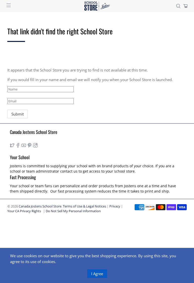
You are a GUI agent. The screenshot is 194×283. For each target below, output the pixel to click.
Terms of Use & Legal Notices (84, 206)
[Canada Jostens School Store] (97, 6)
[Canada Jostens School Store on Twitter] (12, 146)
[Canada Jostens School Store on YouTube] (23, 146)
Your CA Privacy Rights (24, 211)
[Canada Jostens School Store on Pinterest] (29, 146)
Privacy (114, 206)
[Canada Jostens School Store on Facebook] (18, 146)
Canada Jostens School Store (40, 206)
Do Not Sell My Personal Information (73, 211)
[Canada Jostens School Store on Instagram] (35, 146)
